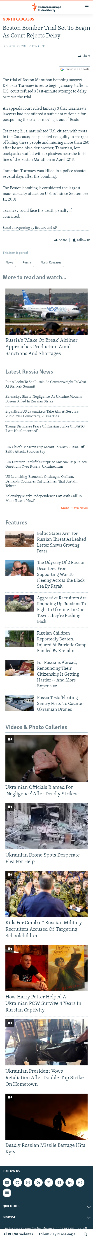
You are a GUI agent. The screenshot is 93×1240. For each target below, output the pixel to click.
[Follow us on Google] (38, 1182)
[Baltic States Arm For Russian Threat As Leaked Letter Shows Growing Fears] (19, 539)
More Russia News (74, 508)
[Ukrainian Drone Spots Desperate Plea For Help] (46, 826)
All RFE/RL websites (18, 1234)
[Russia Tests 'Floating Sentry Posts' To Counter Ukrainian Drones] (19, 703)
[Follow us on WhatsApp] (80, 1182)
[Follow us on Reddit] (17, 1182)
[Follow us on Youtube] (7, 1182)
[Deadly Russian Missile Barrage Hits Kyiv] (46, 1117)
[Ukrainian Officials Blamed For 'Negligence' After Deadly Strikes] (46, 758)
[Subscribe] (7, 1193)
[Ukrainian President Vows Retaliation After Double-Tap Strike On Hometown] (46, 1042)
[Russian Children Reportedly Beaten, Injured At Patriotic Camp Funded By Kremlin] (19, 638)
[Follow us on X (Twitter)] (48, 1182)
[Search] (85, 1234)
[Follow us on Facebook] (59, 1182)
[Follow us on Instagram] (28, 1182)
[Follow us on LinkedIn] (69, 1182)
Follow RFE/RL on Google (57, 1234)
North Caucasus (18, 20)
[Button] (84, 56)
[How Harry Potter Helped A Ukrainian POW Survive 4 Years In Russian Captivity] (46, 968)
